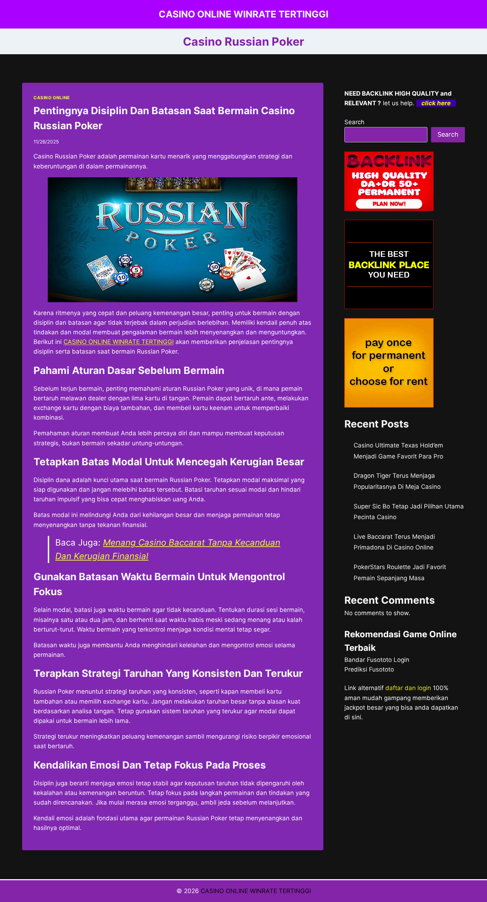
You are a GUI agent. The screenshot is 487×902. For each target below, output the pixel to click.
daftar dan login (408, 687)
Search (354, 122)
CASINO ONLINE (52, 97)
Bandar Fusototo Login (376, 659)
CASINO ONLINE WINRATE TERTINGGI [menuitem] (118, 341)
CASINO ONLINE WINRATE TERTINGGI (256, 891)
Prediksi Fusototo (369, 669)
